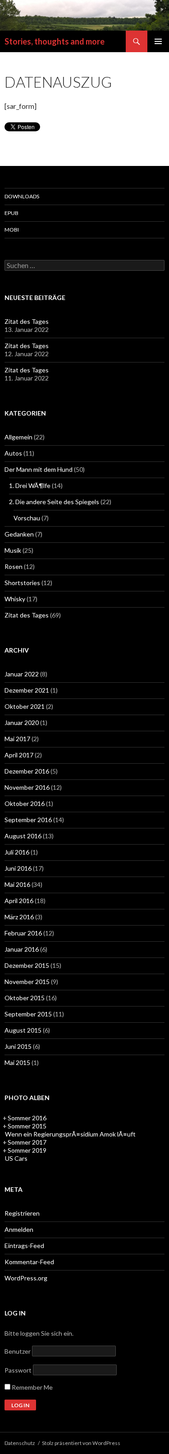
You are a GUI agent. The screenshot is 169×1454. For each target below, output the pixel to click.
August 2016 (23, 836)
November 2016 (27, 787)
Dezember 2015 (27, 965)
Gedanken (19, 534)
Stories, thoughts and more (55, 41)
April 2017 (19, 755)
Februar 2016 (23, 933)
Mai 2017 (17, 739)
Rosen (14, 566)
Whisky (15, 599)
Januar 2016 (22, 949)
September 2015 (28, 1014)
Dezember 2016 (27, 771)
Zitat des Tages (27, 321)
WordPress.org (26, 1278)
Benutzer (18, 1351)
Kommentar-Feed (29, 1262)
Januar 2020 (22, 722)
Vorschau (27, 518)
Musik (13, 550)
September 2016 (28, 819)
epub (11, 213)
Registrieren (22, 1213)
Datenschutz (20, 1443)
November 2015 (27, 981)
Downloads (22, 196)
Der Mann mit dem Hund (39, 469)
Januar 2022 (22, 674)
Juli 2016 (17, 852)
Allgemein (18, 437)
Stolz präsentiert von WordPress (81, 1443)
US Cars (16, 1158)
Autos (13, 453)
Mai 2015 (17, 1062)
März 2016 (19, 917)
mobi (12, 229)
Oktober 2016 (25, 803)
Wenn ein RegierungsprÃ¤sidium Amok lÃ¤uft (70, 1134)
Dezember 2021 (27, 690)
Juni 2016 (18, 868)
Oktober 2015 (25, 998)
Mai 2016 (17, 884)
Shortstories (22, 582)
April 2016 (19, 900)
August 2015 (23, 1030)
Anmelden (19, 1229)
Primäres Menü (158, 41)
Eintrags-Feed (24, 1245)
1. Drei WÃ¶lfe (29, 485)
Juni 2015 (18, 1046)
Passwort (18, 1370)
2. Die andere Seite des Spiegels (54, 502)
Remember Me (31, 1387)
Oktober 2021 (25, 706)
